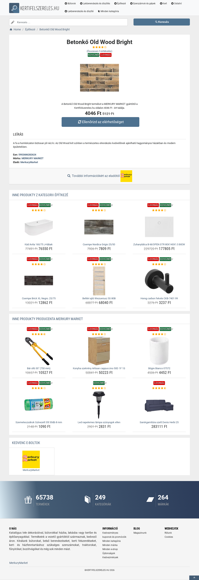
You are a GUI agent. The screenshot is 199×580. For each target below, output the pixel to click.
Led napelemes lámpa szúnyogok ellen (99, 422)
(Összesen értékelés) (99, 51)
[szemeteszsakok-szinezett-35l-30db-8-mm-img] (38, 404)
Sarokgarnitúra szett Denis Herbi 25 (159, 422)
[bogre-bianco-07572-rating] (159, 334)
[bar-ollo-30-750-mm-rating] (38, 334)
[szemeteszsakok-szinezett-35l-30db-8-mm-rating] (38, 388)
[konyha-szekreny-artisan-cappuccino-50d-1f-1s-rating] (99, 334)
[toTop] (194, 578)
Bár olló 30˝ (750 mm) (39, 368)
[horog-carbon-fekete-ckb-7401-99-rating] (159, 264)
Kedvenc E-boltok (26, 443)
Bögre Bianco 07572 (159, 368)
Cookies (169, 537)
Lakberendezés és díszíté (80, 11)
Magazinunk (140, 532)
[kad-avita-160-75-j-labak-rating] (38, 210)
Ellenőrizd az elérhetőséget (103, 122)
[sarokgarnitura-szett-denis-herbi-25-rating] (159, 388)
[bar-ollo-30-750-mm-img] (38, 350)
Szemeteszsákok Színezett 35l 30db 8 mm (39, 422)
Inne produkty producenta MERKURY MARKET (47, 319)
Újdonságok (108, 553)
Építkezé (121, 3)
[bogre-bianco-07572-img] (159, 350)
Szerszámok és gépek (144, 3)
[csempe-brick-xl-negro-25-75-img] (38, 281)
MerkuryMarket (29, 162)
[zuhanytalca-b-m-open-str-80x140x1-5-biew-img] (159, 227)
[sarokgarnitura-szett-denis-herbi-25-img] (159, 404)
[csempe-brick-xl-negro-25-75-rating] (38, 264)
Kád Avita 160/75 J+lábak (39, 244)
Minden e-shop (110, 549)
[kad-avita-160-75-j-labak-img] (38, 227)
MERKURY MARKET (33, 158)
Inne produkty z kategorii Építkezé (40, 195)
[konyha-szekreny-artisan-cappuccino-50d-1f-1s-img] (99, 350)
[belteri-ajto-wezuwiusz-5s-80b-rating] (99, 264)
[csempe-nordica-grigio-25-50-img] (99, 227)
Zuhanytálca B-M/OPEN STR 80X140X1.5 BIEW (159, 244)
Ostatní (178, 3)
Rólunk (168, 532)
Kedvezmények (110, 557)
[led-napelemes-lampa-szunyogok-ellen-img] (99, 404)
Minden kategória (110, 11)
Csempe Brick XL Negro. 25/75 (39, 298)
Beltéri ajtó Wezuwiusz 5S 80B (99, 298)
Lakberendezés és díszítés (96, 3)
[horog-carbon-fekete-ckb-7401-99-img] (159, 281)
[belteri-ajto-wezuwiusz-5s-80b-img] (99, 281)
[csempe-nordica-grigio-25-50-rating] (99, 210)
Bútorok (72, 3)
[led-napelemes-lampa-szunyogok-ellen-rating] (99, 388)
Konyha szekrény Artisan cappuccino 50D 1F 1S (99, 368)
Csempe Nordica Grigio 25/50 (99, 244)
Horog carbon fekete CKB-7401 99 (159, 298)
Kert (165, 3)
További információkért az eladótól (95, 176)
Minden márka (110, 545)
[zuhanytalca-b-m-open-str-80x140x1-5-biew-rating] (159, 210)
